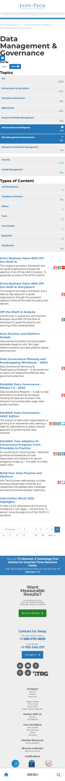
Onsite (32, 732)
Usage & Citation (32, 701)
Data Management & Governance (15, 28)
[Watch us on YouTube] (28, 666)
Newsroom (32, 697)
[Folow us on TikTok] (28, 673)
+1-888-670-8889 (32, 639)
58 (36, 535)
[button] (32, 774)
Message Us (31, 654)
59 (42, 535)
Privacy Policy (32, 706)
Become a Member (31, 613)
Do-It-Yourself (32, 727)
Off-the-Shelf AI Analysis (17, 312)
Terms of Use (32, 704)
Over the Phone (32, 730)
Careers (33, 694)
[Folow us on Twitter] (35, 666)
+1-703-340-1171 (32, 647)
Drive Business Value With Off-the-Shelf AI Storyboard (22, 285)
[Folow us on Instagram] (20, 673)
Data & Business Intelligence (38, 25)
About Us (32, 691)
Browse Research (32, 743)
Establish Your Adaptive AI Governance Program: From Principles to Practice (20, 444)
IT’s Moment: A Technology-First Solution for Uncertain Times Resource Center (33, 562)
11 (10, 535)
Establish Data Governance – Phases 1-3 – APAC (21, 386)
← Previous (8, 529)
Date (4, 66)
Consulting (33, 735)
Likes (14, 66)
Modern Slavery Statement (32, 709)
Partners (32, 717)
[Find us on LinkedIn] (20, 666)
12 (16, 535)
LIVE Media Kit (32, 719)
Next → (52, 535)
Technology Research (10, 25)
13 (23, 535)
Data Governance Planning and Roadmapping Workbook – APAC (24, 360)
